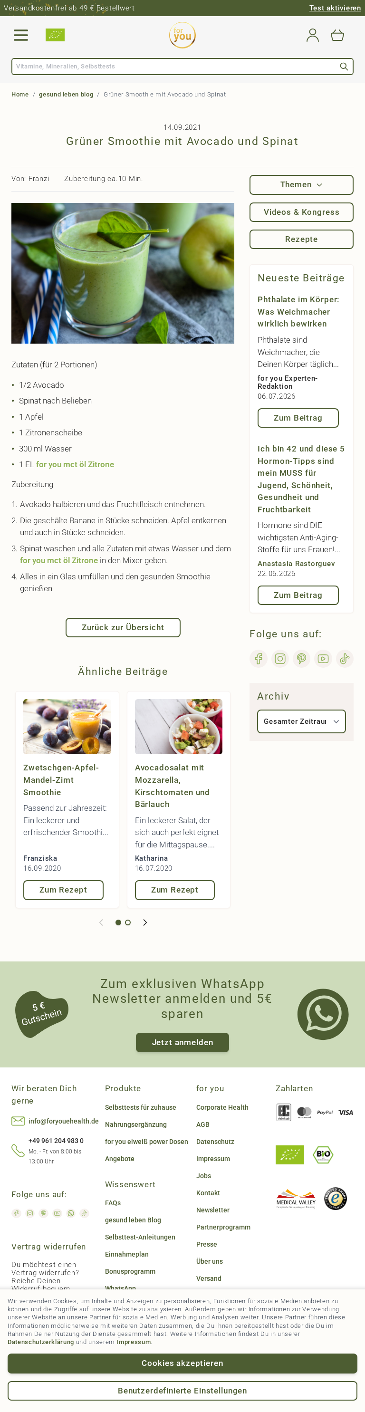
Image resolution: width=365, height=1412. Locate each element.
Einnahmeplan (127, 1254)
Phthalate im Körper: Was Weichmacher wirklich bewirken (298, 311)
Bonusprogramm (130, 1271)
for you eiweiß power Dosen (146, 1141)
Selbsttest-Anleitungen (140, 1237)
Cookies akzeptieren (182, 1363)
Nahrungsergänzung (136, 1124)
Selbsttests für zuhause (140, 1107)
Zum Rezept (63, 889)
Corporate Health (222, 1107)
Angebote (119, 1158)
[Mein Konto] (312, 35)
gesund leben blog (66, 94)
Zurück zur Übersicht (123, 627)
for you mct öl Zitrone (75, 464)
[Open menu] (20, 35)
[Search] (344, 66)
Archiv (273, 696)
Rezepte (301, 239)
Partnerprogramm (223, 1227)
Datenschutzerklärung (41, 1341)
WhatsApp (120, 1288)
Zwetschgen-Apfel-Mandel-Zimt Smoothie (61, 780)
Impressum (133, 1341)
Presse (206, 1244)
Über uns (209, 1261)
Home (20, 94)
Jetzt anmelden (182, 1042)
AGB (203, 1124)
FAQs (113, 1203)
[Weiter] (145, 922)
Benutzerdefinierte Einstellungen (182, 1390)
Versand (208, 1278)
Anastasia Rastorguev (296, 563)
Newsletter (213, 1210)
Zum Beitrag (298, 418)
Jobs (203, 1176)
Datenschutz (215, 1141)
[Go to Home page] (182, 35)
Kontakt (208, 1193)
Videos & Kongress (301, 212)
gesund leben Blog (133, 1220)
